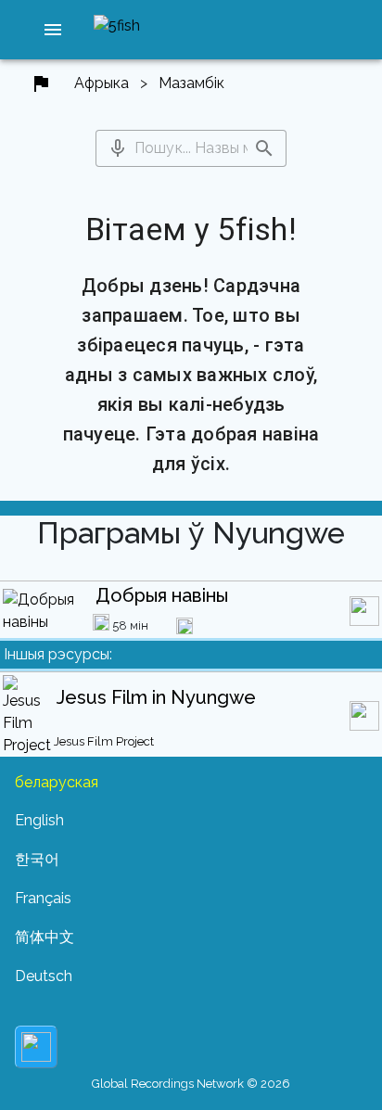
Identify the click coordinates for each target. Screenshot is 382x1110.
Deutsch (43, 976)
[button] (53, 30)
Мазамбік (191, 83)
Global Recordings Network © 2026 (191, 1084)
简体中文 (44, 937)
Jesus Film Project (104, 741)
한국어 (37, 859)
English (39, 820)
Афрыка (101, 83)
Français (43, 898)
